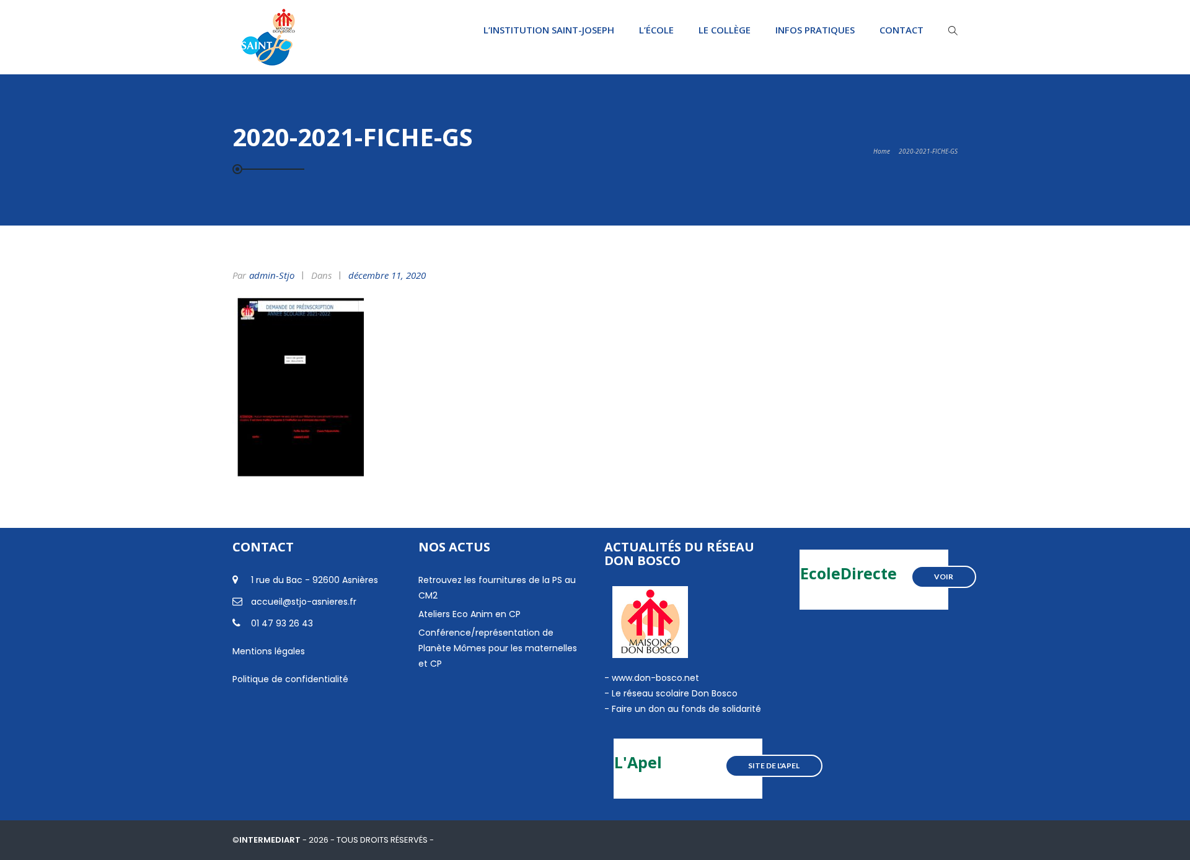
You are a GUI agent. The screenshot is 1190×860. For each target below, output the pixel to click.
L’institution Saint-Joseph (548, 30)
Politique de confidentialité (290, 679)
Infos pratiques (815, 30)
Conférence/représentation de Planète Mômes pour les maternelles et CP (497, 648)
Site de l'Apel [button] (774, 765)
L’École (656, 30)
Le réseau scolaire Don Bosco (673, 693)
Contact (901, 30)
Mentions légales (268, 651)
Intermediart (270, 840)
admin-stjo (271, 275)
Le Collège (725, 30)
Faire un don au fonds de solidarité (686, 709)
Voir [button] (943, 576)
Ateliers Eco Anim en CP (469, 614)
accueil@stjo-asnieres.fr (303, 601)
